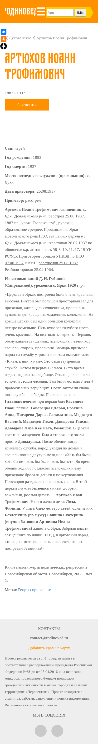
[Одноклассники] (3, 39)
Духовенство (20, 38)
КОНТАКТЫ (49, 629)
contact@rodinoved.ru (49, 638)
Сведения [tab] (27, 104)
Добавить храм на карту (49, 648)
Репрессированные (34, 589)
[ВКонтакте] (3, 32)
